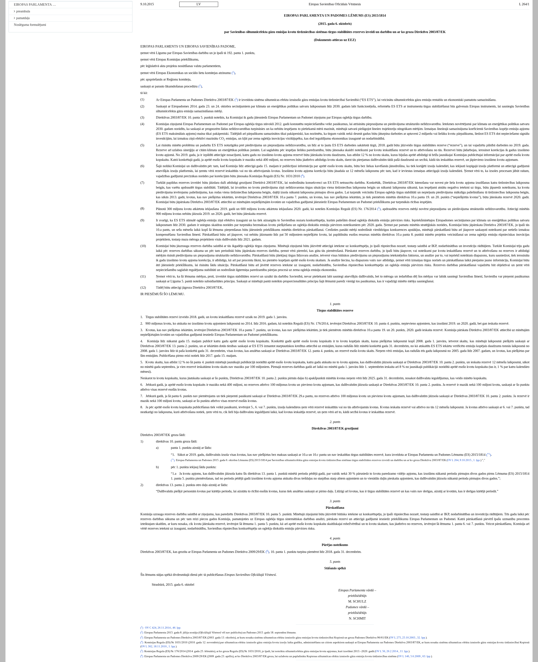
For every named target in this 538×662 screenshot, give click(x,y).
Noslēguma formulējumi (30, 24)
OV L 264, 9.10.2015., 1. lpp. (463, 460)
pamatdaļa (23, 18)
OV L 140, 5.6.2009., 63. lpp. (414, 656)
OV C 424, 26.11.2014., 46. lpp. (163, 627)
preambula (23, 11)
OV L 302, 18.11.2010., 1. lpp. (158, 646)
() (233, 73)
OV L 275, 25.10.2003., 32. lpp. (408, 637)
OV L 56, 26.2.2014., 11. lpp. (392, 651)
